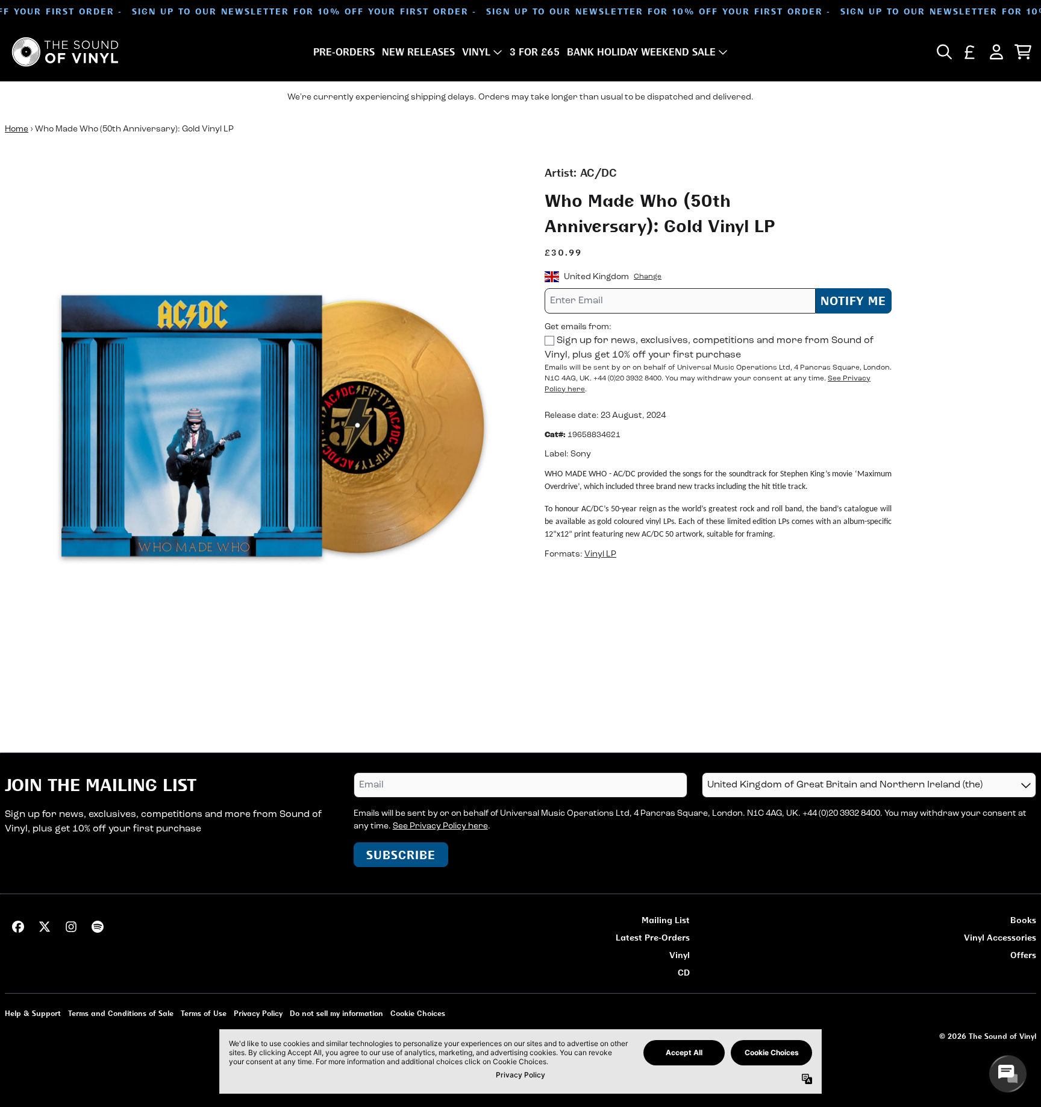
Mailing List (666, 920)
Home (16, 129)
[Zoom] (262, 423)
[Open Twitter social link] (44, 926)
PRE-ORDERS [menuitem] (344, 52)
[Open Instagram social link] (71, 926)
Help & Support (33, 1013)
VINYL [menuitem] (476, 52)
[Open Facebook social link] (18, 926)
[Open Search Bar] (943, 51)
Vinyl (679, 955)
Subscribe (401, 855)
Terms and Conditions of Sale (121, 1013)
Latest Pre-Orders (653, 937)
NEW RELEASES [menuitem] (418, 52)
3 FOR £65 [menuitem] (535, 52)
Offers (1023, 955)
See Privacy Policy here (440, 826)
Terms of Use (204, 1013)
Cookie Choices (417, 1013)
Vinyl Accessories (1000, 937)
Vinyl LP (600, 554)
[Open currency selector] (970, 52)
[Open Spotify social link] (97, 926)
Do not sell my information (336, 1013)
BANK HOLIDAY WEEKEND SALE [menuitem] (641, 52)
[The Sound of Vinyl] (65, 52)
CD (684, 972)
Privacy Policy (258, 1013)
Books (1023, 920)
